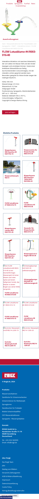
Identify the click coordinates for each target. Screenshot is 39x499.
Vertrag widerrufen (9, 496)
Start (3, 44)
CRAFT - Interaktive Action (21, 46)
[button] (19, 39)
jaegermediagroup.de (10, 450)
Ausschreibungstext (10, 39)
